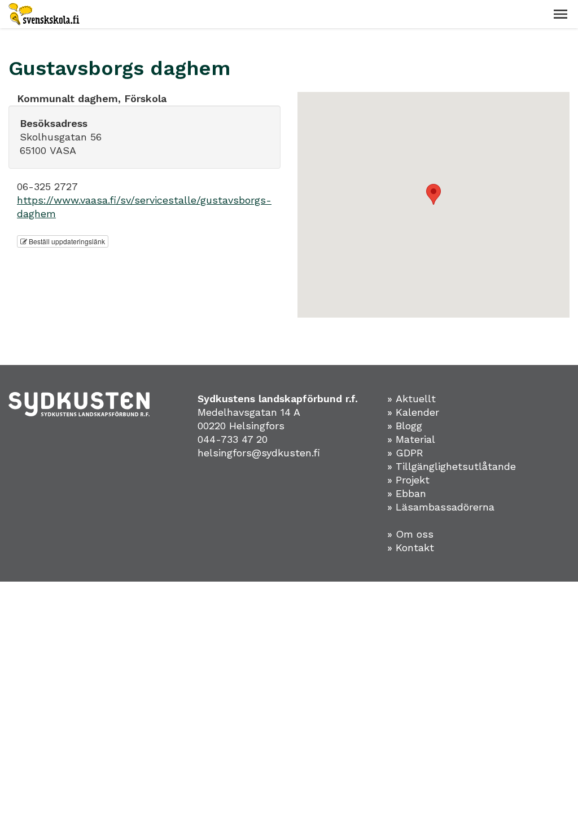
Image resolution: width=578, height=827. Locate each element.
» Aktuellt (411, 398)
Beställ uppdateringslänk (66, 241)
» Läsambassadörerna (440, 507)
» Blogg (404, 426)
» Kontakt (410, 547)
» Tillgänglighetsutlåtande (451, 466)
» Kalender (413, 412)
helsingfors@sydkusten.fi (259, 453)
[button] (560, 14)
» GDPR (405, 453)
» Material (411, 439)
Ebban (411, 493)
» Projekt (408, 480)
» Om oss (410, 534)
